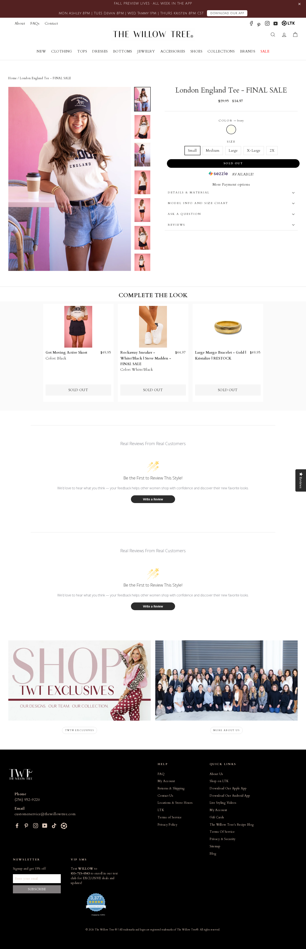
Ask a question (184, 214)
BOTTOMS (122, 51)
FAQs (35, 23)
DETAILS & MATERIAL (189, 192)
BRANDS (247, 51)
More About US (226, 730)
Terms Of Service (222, 832)
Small (192, 150)
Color (231, 121)
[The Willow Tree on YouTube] (276, 24)
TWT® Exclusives (79, 730)
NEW (41, 51)
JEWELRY (146, 51)
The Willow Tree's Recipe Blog (232, 825)
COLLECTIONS (221, 51)
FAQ (161, 774)
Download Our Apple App (228, 788)
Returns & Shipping (171, 788)
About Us (216, 774)
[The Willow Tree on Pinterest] (259, 24)
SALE (265, 51)
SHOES (196, 51)
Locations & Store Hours (175, 803)
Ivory (231, 129)
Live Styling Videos (223, 803)
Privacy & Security (223, 839)
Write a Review (153, 499)
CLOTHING (61, 51)
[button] (300, 4)
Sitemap (215, 846)
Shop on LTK (219, 781)
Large (233, 150)
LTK (161, 810)
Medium (213, 150)
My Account (166, 781)
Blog (213, 854)
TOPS (82, 51)
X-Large (254, 150)
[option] (69, 179)
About (20, 23)
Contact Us (165, 796)
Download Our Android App (230, 796)
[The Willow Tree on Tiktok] (54, 825)
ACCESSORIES (172, 51)
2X (272, 150)
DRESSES (100, 51)
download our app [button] (227, 13)
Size (231, 142)
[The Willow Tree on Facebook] (251, 24)
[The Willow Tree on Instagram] (267, 24)
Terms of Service (170, 817)
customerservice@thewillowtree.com (45, 814)
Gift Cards (217, 817)
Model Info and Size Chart (198, 203)
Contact (51, 23)
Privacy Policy (167, 825)
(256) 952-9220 (27, 799)
